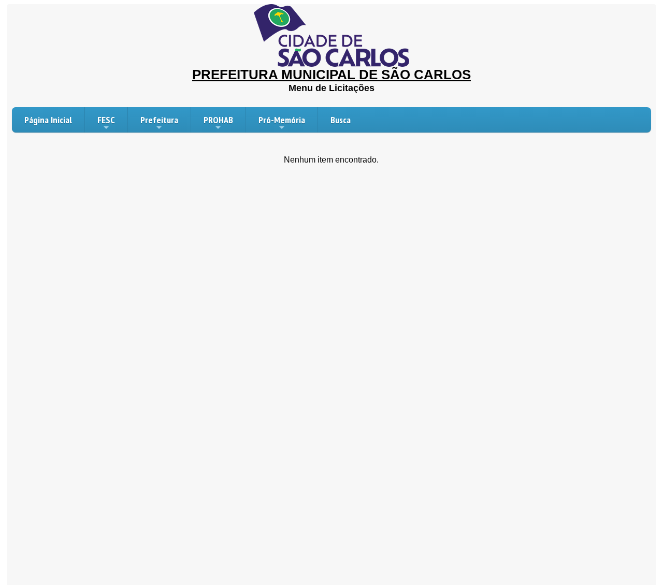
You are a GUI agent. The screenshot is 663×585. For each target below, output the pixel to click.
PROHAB (218, 120)
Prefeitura (159, 120)
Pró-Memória (281, 120)
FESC (106, 120)
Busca (340, 120)
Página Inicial (48, 120)
